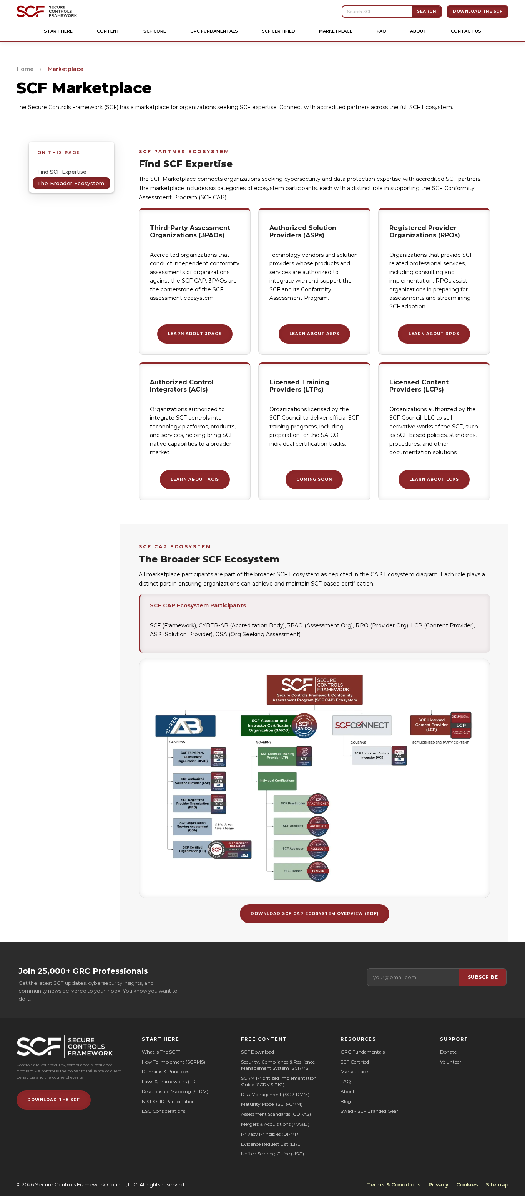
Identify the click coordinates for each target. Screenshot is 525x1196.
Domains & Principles (165, 1071)
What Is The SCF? (161, 1052)
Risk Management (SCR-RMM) (275, 1094)
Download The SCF (477, 11)
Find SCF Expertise (61, 172)
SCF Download (257, 1052)
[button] (58, 31)
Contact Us (466, 31)
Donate (448, 1052)
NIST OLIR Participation (168, 1101)
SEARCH (426, 11)
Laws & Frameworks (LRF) (171, 1081)
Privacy (439, 1184)
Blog (346, 1101)
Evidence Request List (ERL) (271, 1144)
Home (25, 69)
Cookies (467, 1184)
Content (108, 31)
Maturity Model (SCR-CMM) (271, 1104)
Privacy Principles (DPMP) (270, 1134)
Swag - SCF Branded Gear (369, 1111)
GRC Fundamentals (214, 31)
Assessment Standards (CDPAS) (276, 1114)
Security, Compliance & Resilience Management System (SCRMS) (278, 1065)
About (418, 31)
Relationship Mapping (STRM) (175, 1091)
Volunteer (450, 1062)
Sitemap (497, 1184)
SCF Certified (278, 31)
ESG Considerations (163, 1111)
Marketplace (335, 31)
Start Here (58, 31)
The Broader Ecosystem (70, 183)
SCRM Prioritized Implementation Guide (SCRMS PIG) (279, 1081)
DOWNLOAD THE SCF (53, 1099)
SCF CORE (154, 31)
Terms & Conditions (394, 1184)
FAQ (381, 31)
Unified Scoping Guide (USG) (272, 1153)
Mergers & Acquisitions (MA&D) (275, 1124)
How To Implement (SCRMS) (173, 1062)
